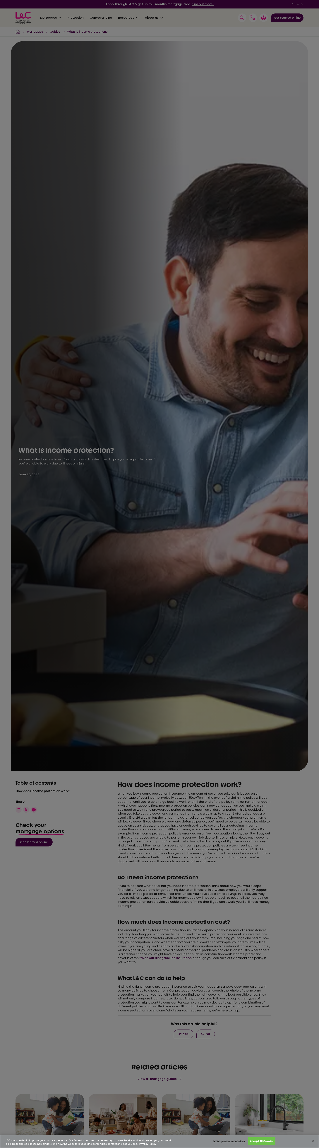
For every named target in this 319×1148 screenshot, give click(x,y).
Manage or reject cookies (229, 1141)
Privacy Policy (147, 1144)
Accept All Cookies (261, 1141)
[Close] (313, 1141)
